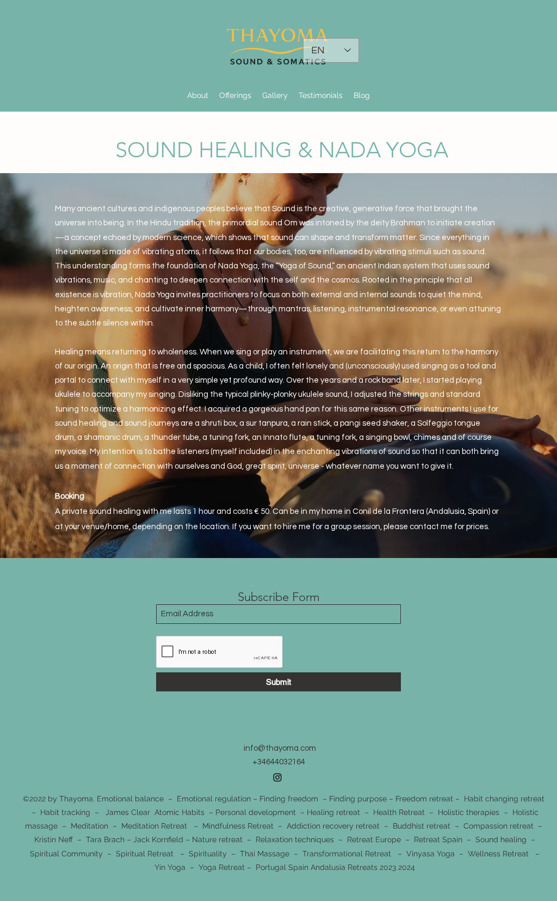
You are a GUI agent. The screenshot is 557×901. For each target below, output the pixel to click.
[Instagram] (277, 777)
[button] (235, 95)
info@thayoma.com (280, 748)
